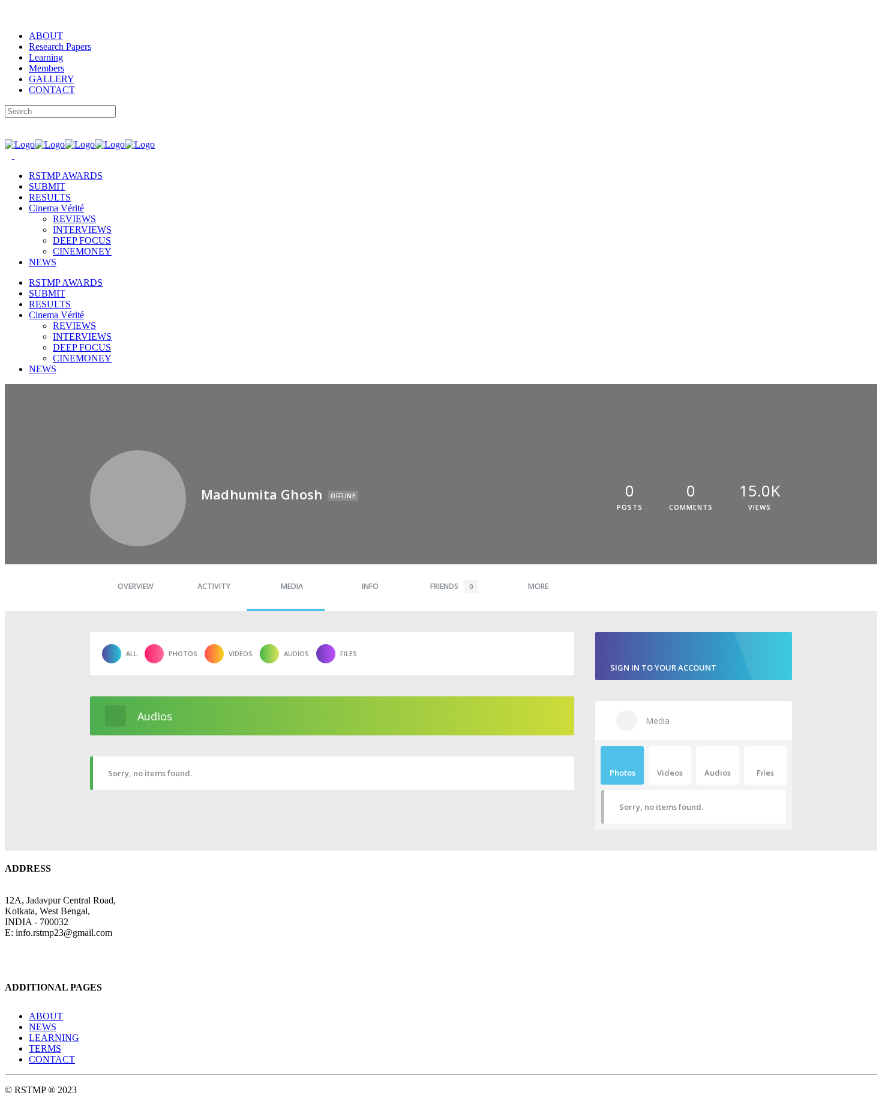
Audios (296, 653)
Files (348, 653)
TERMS (45, 1048)
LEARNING (54, 1038)
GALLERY (51, 79)
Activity (213, 586)
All (131, 653)
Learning (46, 57)
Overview (136, 586)
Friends (451, 586)
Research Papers (60, 46)
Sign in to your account (663, 667)
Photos (183, 653)
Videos (241, 653)
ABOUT (46, 36)
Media (292, 586)
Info (370, 586)
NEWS (42, 1027)
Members (46, 68)
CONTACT (52, 90)
